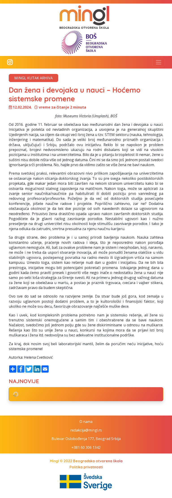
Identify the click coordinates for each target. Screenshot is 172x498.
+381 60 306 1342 (86, 447)
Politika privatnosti (86, 467)
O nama (86, 421)
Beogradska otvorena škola (98, 461)
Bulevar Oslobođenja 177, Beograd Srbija (86, 438)
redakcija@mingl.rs (86, 430)
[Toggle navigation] (158, 62)
